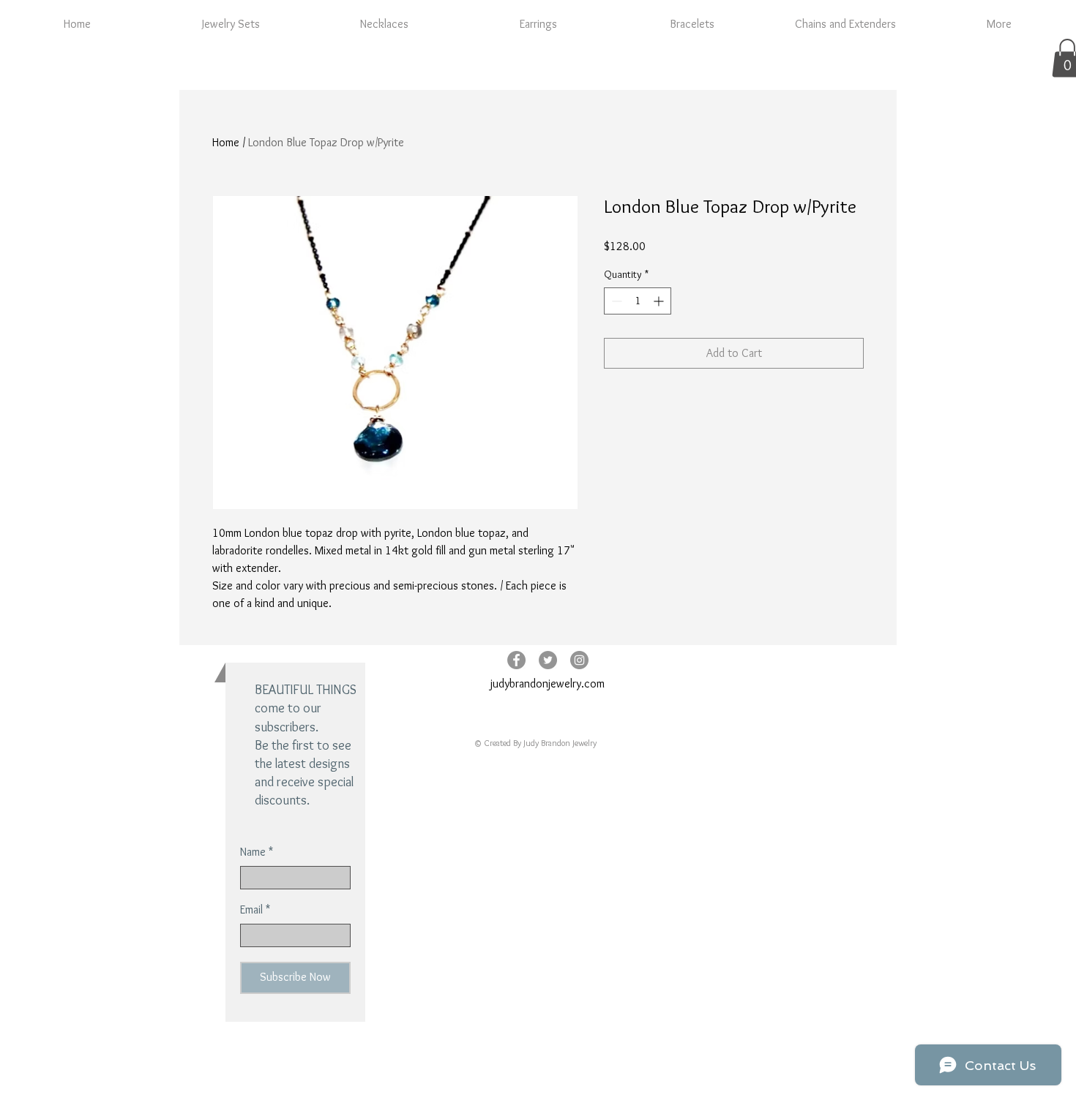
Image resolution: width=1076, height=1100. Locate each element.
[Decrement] (615, 301)
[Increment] (660, 301)
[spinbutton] (637, 301)
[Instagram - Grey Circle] (579, 660)
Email (251, 910)
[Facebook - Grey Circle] (516, 660)
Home (225, 142)
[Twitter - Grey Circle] (548, 660)
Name (253, 852)
